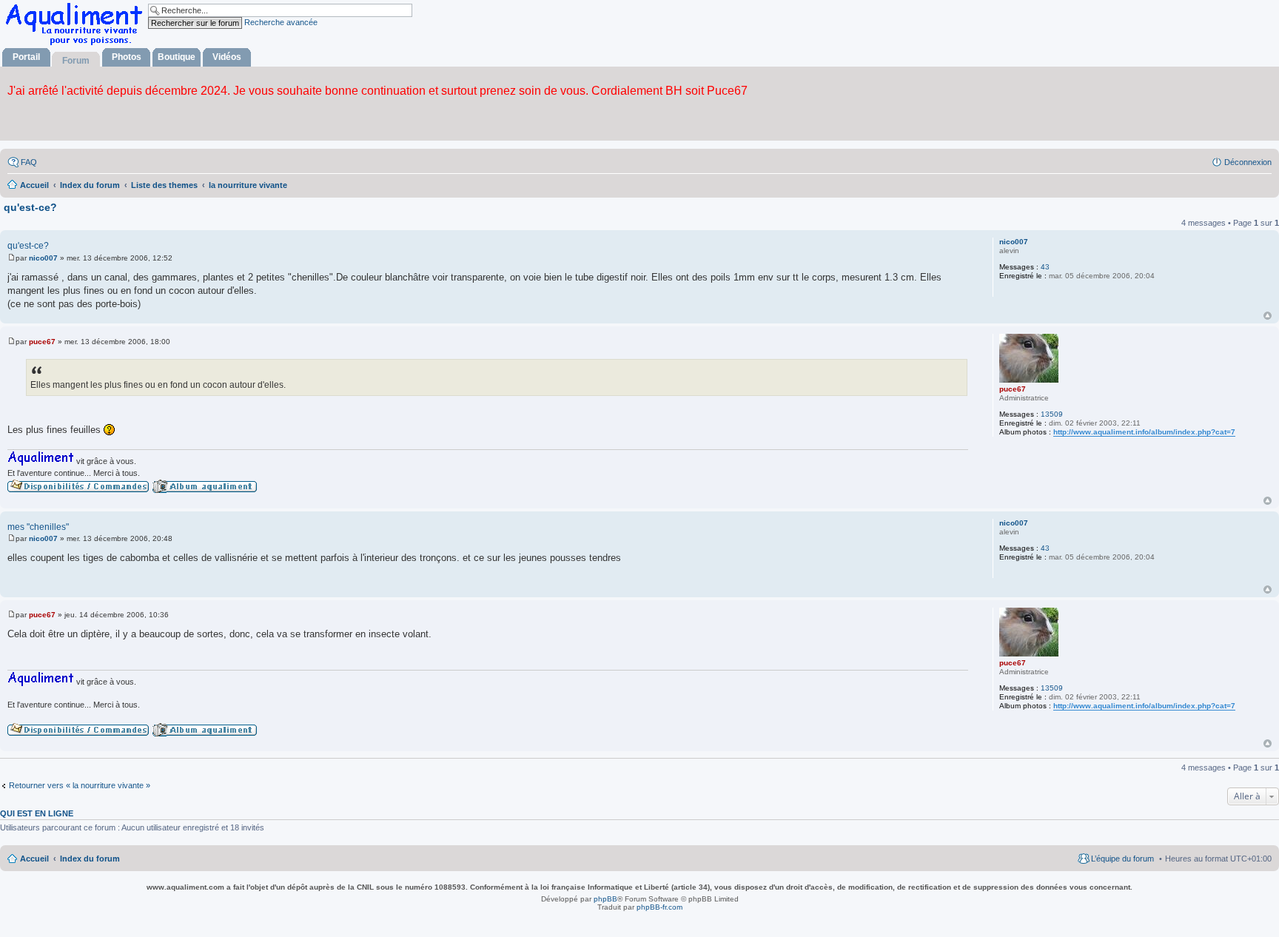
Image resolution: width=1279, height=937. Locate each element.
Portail (26, 57)
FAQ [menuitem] (29, 162)
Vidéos (226, 57)
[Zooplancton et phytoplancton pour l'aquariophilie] (77, 45)
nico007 (1013, 242)
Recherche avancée (281, 22)
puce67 (1012, 389)
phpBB (605, 899)
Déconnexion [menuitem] (1248, 162)
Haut (1267, 316)
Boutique (176, 57)
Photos (126, 57)
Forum (76, 61)
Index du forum (90, 858)
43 (1045, 267)
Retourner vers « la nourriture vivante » (79, 785)
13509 (1052, 414)
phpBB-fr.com (659, 907)
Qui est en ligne (36, 813)
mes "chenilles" (38, 527)
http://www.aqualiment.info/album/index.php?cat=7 (1144, 432)
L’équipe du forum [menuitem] (1122, 858)
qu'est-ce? (30, 207)
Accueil (34, 858)
